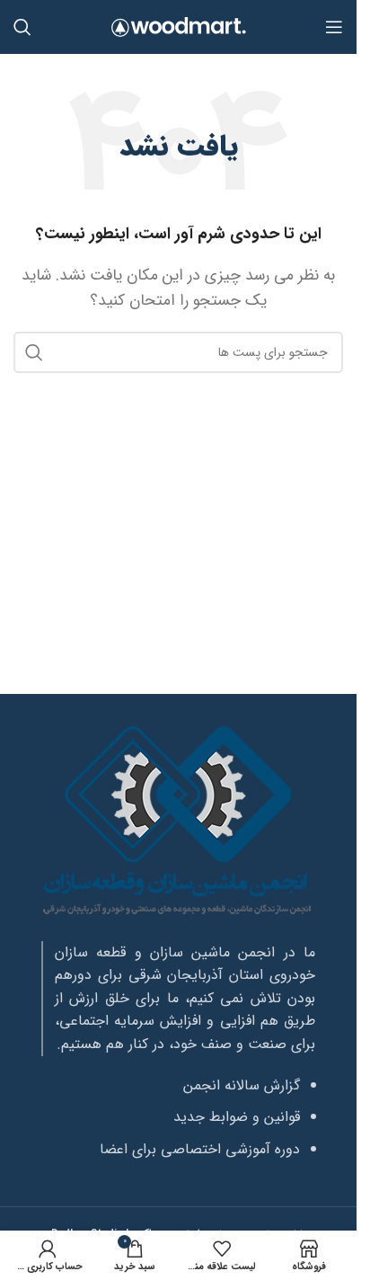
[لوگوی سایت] (178, 26)
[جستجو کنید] (22, 27)
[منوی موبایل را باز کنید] (334, 27)
